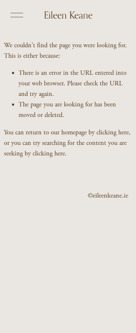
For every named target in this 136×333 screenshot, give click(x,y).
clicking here (112, 132)
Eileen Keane (68, 15)
